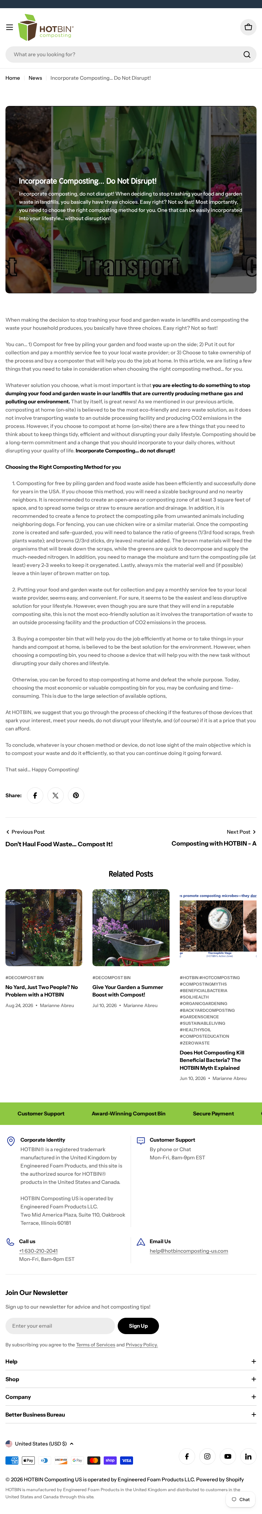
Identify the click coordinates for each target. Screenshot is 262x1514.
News (35, 78)
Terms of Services (95, 1345)
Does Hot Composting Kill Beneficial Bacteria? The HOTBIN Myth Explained (212, 1060)
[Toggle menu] (9, 27)
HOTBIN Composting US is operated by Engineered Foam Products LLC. (110, 1479)
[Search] (247, 54)
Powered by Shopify (220, 1479)
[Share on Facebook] (35, 795)
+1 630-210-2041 (38, 1251)
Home (12, 78)
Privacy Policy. (142, 1345)
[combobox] (131, 54)
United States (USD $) (41, 1443)
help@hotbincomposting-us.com (189, 1251)
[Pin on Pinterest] (76, 795)
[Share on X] (55, 795)
